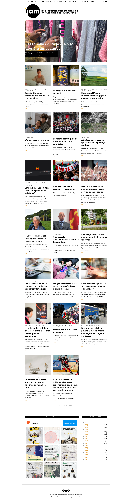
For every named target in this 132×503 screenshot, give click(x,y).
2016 (86, 445)
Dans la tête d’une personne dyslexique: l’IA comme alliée (37, 95)
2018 (86, 441)
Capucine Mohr (68, 134)
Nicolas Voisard (44, 231)
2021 (86, 434)
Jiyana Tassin (59, 88)
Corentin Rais (88, 231)
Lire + (40, 55)
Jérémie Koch (59, 377)
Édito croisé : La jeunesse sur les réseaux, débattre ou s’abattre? (93, 286)
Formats (45, 1)
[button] (34, 435)
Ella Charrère (88, 281)
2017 (86, 443)
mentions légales (69, 497)
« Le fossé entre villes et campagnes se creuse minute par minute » (36, 238)
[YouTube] (106, 1)
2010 (86, 459)
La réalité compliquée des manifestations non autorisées (65, 141)
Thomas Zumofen (32, 377)
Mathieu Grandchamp (33, 231)
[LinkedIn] (104, 1)
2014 (86, 450)
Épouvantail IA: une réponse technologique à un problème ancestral (93, 95)
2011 (86, 457)
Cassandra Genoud (60, 182)
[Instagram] (102, 1)
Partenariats (74, 1)
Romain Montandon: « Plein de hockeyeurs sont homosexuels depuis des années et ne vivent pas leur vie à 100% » (65, 385)
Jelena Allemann (72, 182)
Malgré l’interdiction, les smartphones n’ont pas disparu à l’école (65, 286)
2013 (86, 452)
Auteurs (60, 1)
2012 (86, 455)
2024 (86, 427)
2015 (86, 448)
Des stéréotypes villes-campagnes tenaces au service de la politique (92, 189)
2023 (86, 429)
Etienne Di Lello (32, 325)
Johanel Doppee (88, 325)
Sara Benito (31, 52)
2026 (86, 422)
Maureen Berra (88, 182)
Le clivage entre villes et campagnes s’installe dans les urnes (94, 237)
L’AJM (86, 1)
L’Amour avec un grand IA (37, 140)
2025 (86, 425)
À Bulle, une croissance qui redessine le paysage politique (93, 142)
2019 (86, 439)
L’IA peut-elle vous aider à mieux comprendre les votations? (37, 190)
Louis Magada (59, 325)
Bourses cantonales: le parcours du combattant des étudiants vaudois (36, 286)
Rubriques (32, 1)
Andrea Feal (96, 182)
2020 (86, 436)
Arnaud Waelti (59, 134)
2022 (86, 432)
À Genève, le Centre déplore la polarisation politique (66, 239)
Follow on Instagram (70, 423)
